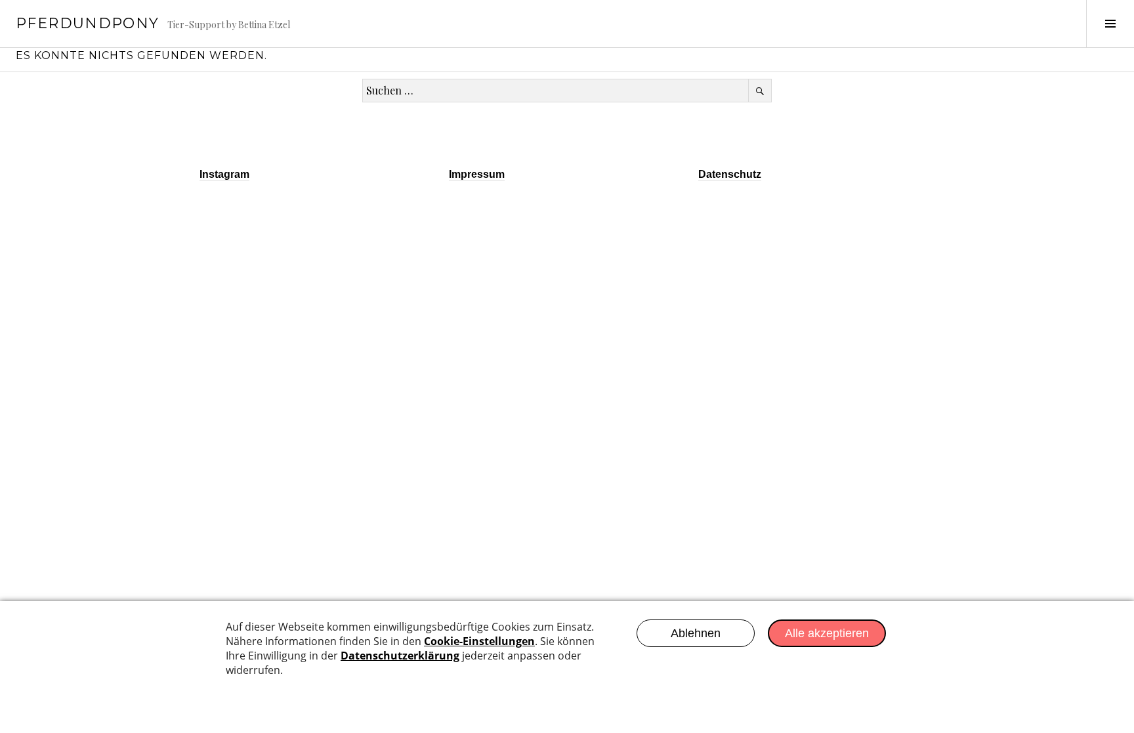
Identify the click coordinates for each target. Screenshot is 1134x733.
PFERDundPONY (87, 23)
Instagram (224, 174)
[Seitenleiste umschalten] (1110, 23)
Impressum (477, 174)
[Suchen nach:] (567, 90)
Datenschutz (729, 174)
